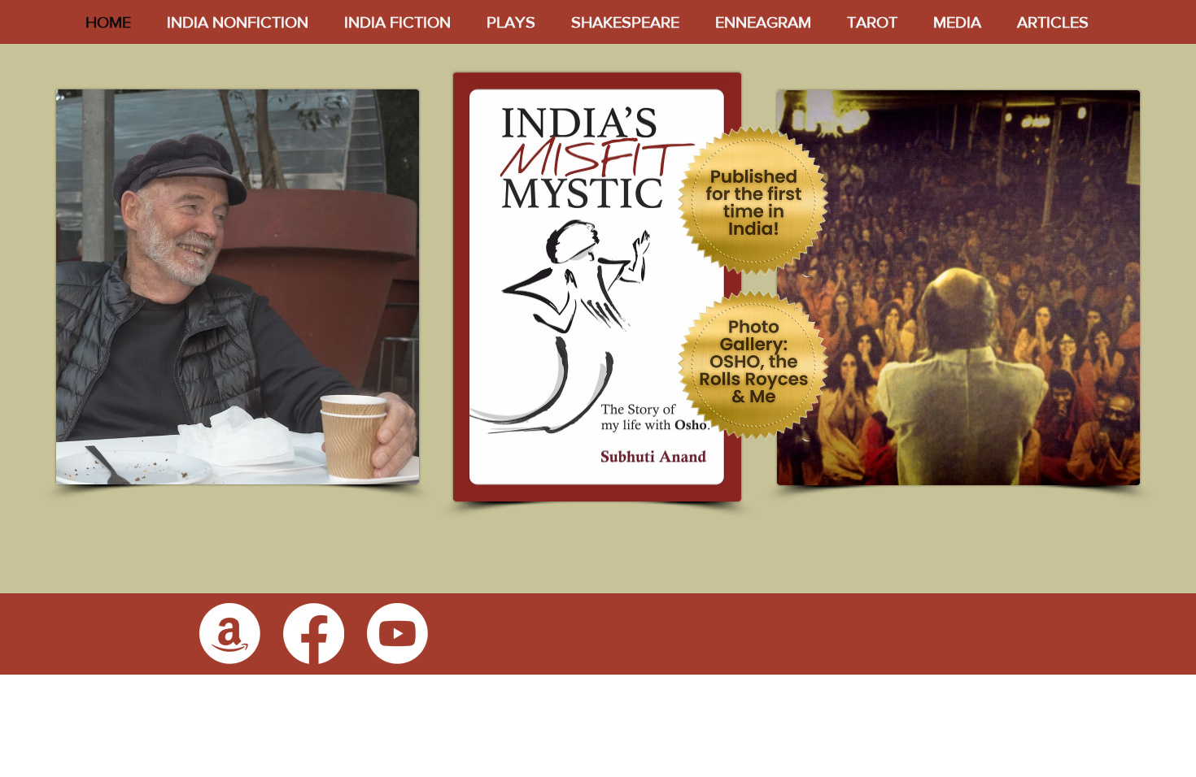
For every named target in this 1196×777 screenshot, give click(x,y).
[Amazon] (229, 633)
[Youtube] (397, 633)
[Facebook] (313, 633)
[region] (605, 288)
